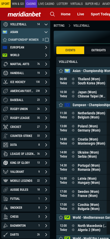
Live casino (46, 4)
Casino (31, 4)
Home (66, 14)
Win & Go (18, 4)
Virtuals (76, 4)
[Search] (52, 14)
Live (80, 14)
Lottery (62, 4)
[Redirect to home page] (24, 14)
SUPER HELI (92, 4)
